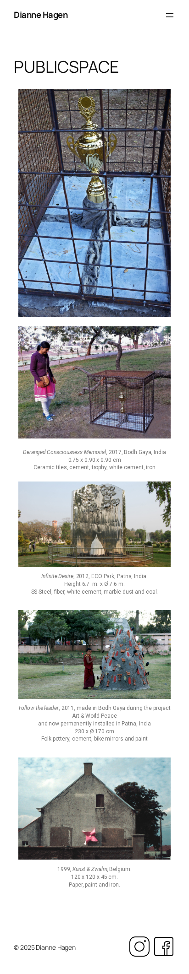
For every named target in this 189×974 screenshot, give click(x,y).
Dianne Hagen (40, 15)
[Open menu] (169, 15)
